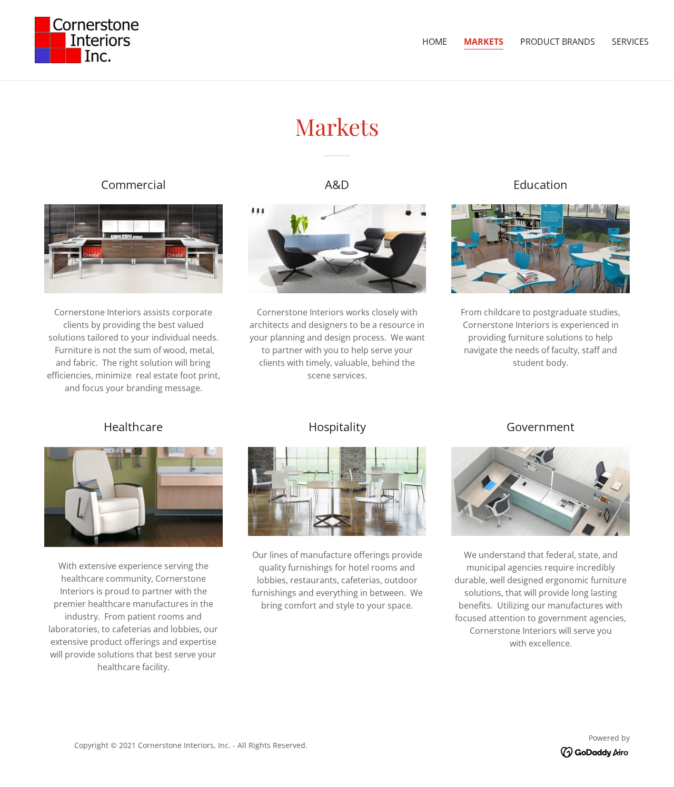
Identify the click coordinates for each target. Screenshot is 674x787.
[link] (86, 39)
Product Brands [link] (557, 41)
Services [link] (630, 41)
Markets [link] (483, 41)
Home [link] (434, 41)
